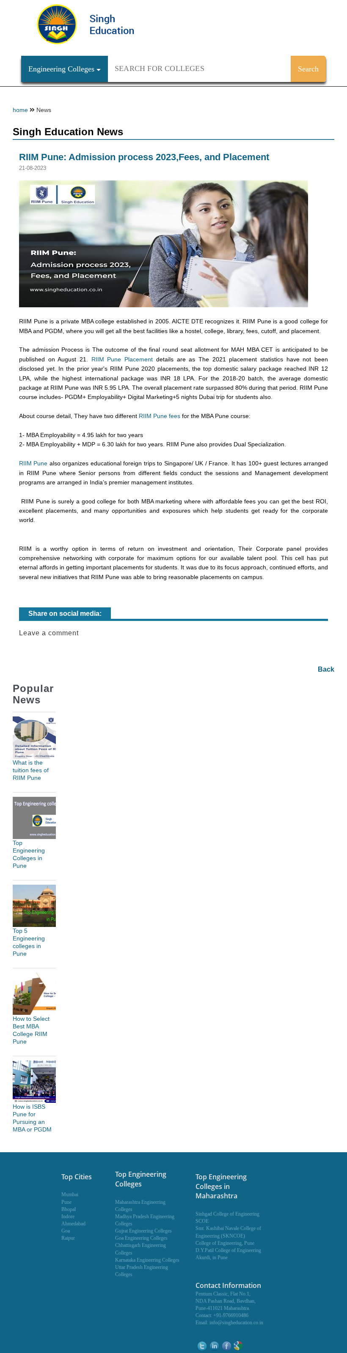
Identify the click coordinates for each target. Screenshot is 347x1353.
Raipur (68, 1238)
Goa (65, 1231)
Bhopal (68, 1209)
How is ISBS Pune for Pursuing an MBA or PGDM (32, 1118)
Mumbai (69, 1194)
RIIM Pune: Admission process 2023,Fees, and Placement (144, 157)
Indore (67, 1216)
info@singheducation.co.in (236, 1323)
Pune (66, 1202)
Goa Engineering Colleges (141, 1238)
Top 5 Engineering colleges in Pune (29, 942)
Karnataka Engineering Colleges (147, 1260)
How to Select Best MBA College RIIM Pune (31, 1030)
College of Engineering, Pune (225, 1243)
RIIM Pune (33, 463)
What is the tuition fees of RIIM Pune (31, 770)
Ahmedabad (73, 1224)
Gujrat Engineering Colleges (143, 1231)
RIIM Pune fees (159, 416)
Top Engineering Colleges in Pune (29, 854)
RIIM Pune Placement (122, 359)
